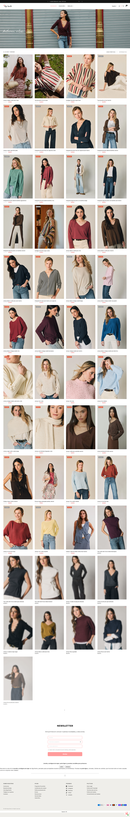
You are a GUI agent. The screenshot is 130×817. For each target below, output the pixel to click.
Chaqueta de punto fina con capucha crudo (45, 150)
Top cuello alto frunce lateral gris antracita (13, 601)
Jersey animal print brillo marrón (105, 451)
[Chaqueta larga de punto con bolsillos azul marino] (112, 177)
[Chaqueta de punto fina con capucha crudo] (49, 126)
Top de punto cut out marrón (104, 100)
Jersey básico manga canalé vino (11, 351)
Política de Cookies (91, 792)
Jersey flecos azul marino (103, 651)
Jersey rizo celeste (102, 401)
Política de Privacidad (92, 788)
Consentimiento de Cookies (93, 794)
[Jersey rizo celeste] (112, 377)
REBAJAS (70, 6)
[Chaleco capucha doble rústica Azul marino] (80, 527)
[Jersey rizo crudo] (49, 377)
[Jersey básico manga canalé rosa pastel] (112, 277)
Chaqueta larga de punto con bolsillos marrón (14, 250)
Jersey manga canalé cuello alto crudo (12, 401)
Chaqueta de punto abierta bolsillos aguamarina (14, 200)
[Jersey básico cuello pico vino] (80, 227)
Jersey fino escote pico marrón (11, 702)
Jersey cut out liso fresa (9, 551)
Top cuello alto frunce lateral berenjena (106, 551)
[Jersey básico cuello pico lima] (49, 628)
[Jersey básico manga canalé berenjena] (49, 327)
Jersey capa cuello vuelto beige (11, 451)
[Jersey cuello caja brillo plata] (18, 126)
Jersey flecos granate (71, 651)
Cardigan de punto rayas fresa (73, 100)
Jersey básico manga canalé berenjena (44, 351)
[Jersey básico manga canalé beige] (80, 277)
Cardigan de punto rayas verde (42, 250)
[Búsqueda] (123, 6)
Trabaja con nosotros (8, 792)
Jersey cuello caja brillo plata (10, 150)
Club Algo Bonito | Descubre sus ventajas (66, 1)
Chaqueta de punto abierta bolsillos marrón (107, 150)
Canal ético (37, 798)
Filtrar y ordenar (10, 51)
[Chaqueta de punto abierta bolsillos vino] (49, 177)
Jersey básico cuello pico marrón (105, 250)
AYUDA (36, 783)
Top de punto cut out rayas (41, 100)
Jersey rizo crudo (39, 401)
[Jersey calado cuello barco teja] (18, 76)
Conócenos (6, 786)
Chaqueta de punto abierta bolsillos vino (44, 200)
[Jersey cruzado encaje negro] (18, 628)
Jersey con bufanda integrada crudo (43, 451)
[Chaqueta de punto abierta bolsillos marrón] (112, 126)
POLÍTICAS (90, 783)
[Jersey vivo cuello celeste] (80, 477)
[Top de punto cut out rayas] (49, 76)
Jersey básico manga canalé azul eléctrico (107, 351)
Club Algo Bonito (7, 790)
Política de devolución (40, 790)
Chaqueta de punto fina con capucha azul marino (78, 150)
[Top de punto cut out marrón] (112, 76)
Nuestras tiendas (7, 788)
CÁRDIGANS (68, 766)
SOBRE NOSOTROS (8, 783)
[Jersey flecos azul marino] (112, 628)
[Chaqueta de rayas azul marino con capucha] (49, 277)
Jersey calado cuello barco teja (11, 100)
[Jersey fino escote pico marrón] (18, 678)
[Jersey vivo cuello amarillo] (49, 527)
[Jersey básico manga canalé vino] (18, 327)
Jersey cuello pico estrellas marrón (74, 451)
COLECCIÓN (62, 6)
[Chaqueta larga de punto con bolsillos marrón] (18, 227)
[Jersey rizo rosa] (80, 377)
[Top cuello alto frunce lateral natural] (49, 578)
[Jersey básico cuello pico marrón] (112, 227)
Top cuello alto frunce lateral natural (43, 601)
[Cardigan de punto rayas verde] (49, 227)
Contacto (5, 794)
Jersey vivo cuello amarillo (41, 551)
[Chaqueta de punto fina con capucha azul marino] (80, 126)
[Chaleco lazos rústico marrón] (18, 477)
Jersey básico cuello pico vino (73, 250)
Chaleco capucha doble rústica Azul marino (76, 551)
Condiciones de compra (40, 788)
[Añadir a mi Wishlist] (31, 55)
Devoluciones (38, 794)
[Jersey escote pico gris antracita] (112, 578)
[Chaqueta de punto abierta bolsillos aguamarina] (18, 177)
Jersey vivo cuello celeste (72, 501)
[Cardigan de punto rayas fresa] (80, 76)
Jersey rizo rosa (70, 401)
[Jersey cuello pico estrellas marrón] (80, 427)
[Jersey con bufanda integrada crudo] (49, 427)
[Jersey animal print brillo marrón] (112, 427)
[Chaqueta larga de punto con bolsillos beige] (80, 177)
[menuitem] (53, 6)
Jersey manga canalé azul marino (74, 351)
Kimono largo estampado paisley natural (44, 501)
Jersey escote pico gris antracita (105, 601)
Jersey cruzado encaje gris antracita (75, 601)
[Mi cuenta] (119, 6)
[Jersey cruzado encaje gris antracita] (80, 578)
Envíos (36, 792)
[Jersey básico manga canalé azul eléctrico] (112, 327)
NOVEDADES (53, 6)
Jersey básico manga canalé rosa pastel (107, 301)
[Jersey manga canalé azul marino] (80, 327)
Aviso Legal (89, 786)
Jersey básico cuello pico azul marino (12, 301)
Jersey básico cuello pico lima (42, 651)
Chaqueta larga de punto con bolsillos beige (76, 200)
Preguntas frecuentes (40, 786)
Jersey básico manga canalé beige (74, 301)
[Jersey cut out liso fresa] (18, 527)
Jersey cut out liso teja (102, 501)
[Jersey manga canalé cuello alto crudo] (18, 377)
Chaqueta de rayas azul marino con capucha (45, 301)
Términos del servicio (92, 790)
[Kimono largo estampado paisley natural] (49, 477)
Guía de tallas (38, 796)
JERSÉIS (61, 766)
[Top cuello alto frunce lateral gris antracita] (18, 578)
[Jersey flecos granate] (80, 628)
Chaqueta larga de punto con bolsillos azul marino (109, 200)
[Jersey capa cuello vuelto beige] (18, 427)
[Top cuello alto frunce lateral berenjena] (112, 527)
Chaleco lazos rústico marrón (10, 501)
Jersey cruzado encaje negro (10, 651)
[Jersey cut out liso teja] (112, 477)
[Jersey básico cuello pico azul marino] (18, 277)
